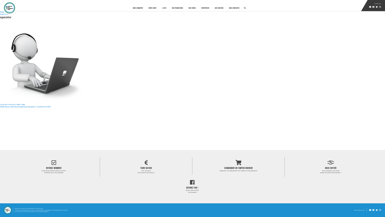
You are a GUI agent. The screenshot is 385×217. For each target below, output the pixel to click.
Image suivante (5, 14)
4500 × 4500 (21, 105)
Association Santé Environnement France (9, 7)
